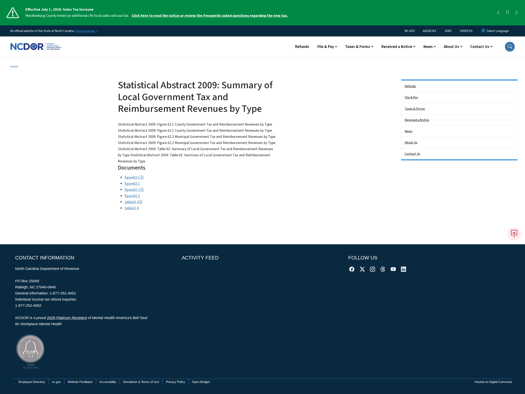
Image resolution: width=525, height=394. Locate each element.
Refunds (302, 47)
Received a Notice (417, 120)
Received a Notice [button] (396, 47)
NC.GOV (410, 31)
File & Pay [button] (325, 47)
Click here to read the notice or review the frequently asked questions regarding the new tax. (210, 15)
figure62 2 (132, 189)
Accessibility (107, 382)
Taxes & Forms (415, 108)
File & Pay (411, 97)
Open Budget (201, 382)
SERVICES (466, 31)
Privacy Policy (175, 382)
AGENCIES (429, 31)
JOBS (448, 31)
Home (14, 66)
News (408, 131)
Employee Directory (31, 382)
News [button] (428, 47)
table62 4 (131, 202)
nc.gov (56, 382)
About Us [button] (451, 47)
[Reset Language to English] (483, 31)
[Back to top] (514, 233)
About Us (411, 142)
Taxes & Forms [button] (357, 47)
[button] (510, 47)
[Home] (36, 42)
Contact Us (412, 154)
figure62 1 (132, 177)
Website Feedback (80, 382)
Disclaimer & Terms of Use (141, 382)
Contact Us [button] (479, 47)
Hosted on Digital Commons (493, 382)
